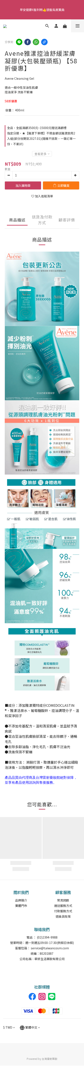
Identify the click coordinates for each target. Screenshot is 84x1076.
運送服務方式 (63, 905)
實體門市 (21, 905)
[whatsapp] (36, 42)
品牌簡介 (21, 900)
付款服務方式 (63, 911)
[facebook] (27, 42)
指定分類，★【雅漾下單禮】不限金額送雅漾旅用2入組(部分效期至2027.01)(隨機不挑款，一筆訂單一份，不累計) (41, 138)
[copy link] (44, 42)
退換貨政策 (63, 916)
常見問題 (63, 900)
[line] (19, 42)
